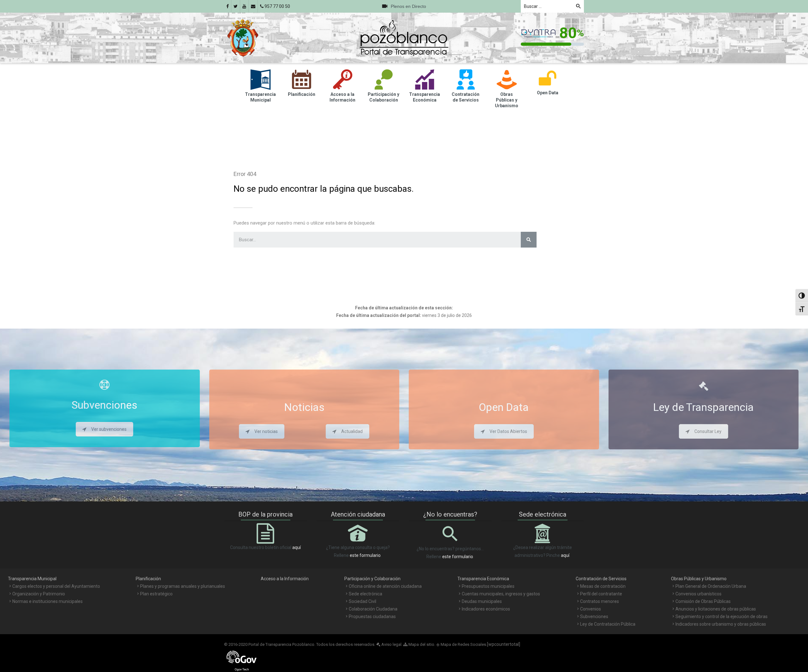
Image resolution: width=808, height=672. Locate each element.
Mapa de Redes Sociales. (461, 644)
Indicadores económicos (486, 608)
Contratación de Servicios (601, 578)
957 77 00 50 (277, 6)
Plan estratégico (156, 593)
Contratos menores (599, 601)
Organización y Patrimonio (38, 593)
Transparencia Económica (483, 578)
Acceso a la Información (285, 578)
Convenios (590, 608)
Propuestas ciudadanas (372, 616)
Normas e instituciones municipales (47, 601)
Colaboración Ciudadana (373, 608)
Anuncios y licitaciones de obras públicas (715, 608)
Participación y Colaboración (372, 578)
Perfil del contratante (601, 593)
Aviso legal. (391, 644)
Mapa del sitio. (421, 644)
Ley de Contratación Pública (607, 624)
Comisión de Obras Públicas (703, 601)
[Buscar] (529, 240)
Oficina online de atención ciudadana (385, 586)
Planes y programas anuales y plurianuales (182, 586)
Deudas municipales (482, 601)
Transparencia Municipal (32, 578)
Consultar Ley (708, 431)
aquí (296, 547)
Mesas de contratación (603, 586)
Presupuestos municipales (488, 586)
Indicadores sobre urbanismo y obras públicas (720, 624)
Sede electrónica (365, 593)
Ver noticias (266, 431)
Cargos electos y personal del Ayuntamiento (56, 586)
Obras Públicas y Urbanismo (699, 578)
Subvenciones (594, 616)
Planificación (148, 578)
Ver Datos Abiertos (508, 431)
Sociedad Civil (362, 601)
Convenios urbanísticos (698, 593)
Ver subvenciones (109, 429)
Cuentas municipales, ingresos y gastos (501, 593)
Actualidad (352, 431)
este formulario (365, 555)
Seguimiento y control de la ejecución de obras (721, 616)
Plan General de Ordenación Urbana (710, 586)
